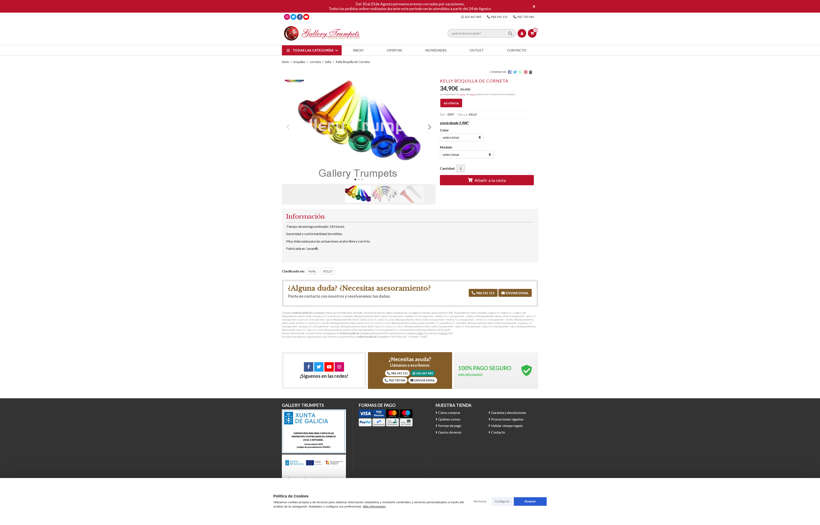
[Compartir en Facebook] (509, 72)
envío (462, 94)
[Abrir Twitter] (293, 17)
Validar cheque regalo (507, 426)
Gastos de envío (449, 432)
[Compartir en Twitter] (515, 72)
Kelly (420, 333)
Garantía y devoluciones (508, 412)
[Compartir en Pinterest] (525, 72)
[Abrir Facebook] (300, 17)
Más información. (374, 506)
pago (472, 94)
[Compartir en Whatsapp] (520, 72)
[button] (355, 179)
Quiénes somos (449, 419)
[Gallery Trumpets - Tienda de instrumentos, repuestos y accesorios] (322, 33)
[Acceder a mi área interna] (522, 33)
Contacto (498, 432)
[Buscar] (510, 33)
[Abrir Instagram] (287, 17)
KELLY (444, 333)
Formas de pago (449, 426)
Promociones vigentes (507, 419)
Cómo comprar (449, 412)
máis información (470, 374)
